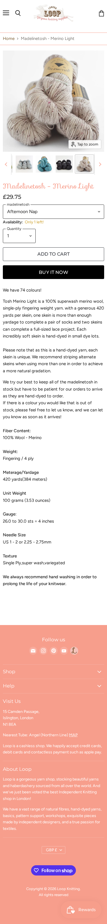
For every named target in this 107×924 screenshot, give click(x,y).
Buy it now (53, 272)
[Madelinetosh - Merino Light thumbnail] (24, 164)
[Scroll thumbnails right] (99, 164)
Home (9, 38)
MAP (73, 735)
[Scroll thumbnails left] (6, 164)
